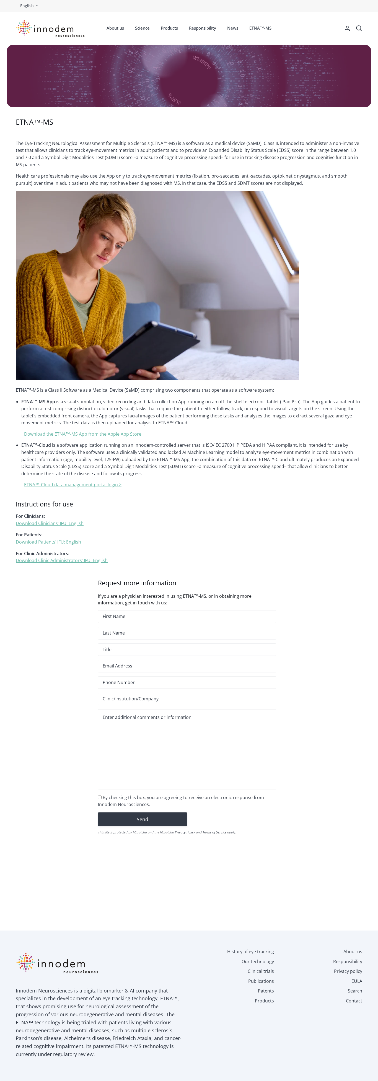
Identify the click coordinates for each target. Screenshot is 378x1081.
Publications (261, 981)
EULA (356, 981)
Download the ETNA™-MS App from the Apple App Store (82, 434)
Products (264, 1001)
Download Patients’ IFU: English (48, 542)
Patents (266, 991)
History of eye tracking (250, 952)
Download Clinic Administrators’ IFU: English (62, 560)
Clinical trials (261, 971)
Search (355, 991)
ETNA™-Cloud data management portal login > (72, 485)
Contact (354, 1001)
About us (352, 952)
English (27, 5)
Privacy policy (348, 971)
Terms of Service (214, 832)
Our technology (258, 961)
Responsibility (347, 961)
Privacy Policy (185, 832)
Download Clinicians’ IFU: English (50, 523)
